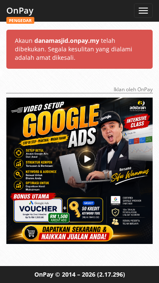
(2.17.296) (111, 274)
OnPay (19, 13)
